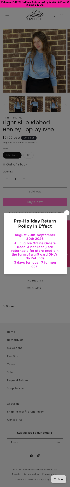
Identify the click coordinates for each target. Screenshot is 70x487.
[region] (35, 4)
